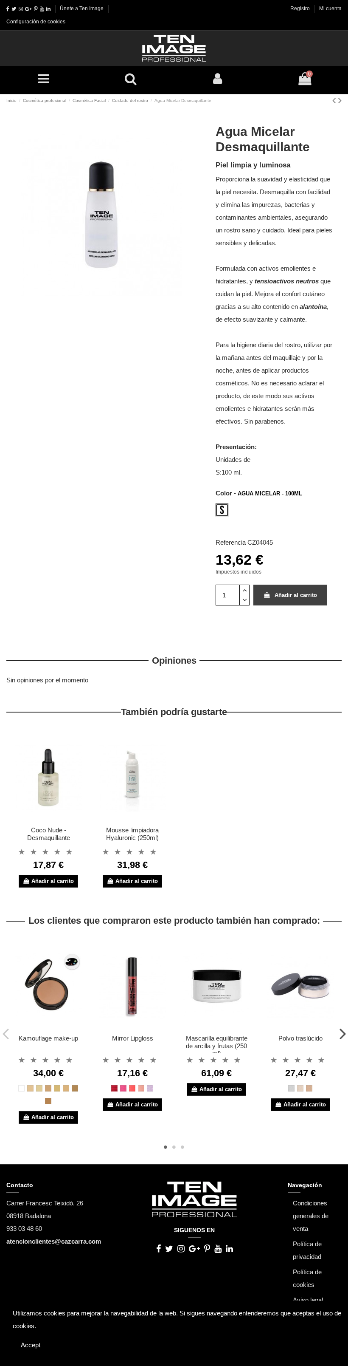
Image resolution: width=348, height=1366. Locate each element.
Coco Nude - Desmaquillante (48, 833)
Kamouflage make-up (48, 1038)
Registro (300, 8)
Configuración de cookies (35, 22)
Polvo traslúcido (300, 1038)
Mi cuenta (330, 8)
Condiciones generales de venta (310, 1215)
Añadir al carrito (296, 595)
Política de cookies (307, 1278)
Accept (30, 1345)
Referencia (231, 542)
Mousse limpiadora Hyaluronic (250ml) (132, 833)
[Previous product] (335, 100)
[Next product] (340, 100)
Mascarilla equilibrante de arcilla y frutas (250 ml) (216, 1046)
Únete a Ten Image (82, 8)
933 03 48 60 (24, 1228)
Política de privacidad (307, 1250)
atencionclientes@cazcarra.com (53, 1241)
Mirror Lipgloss (132, 1038)
